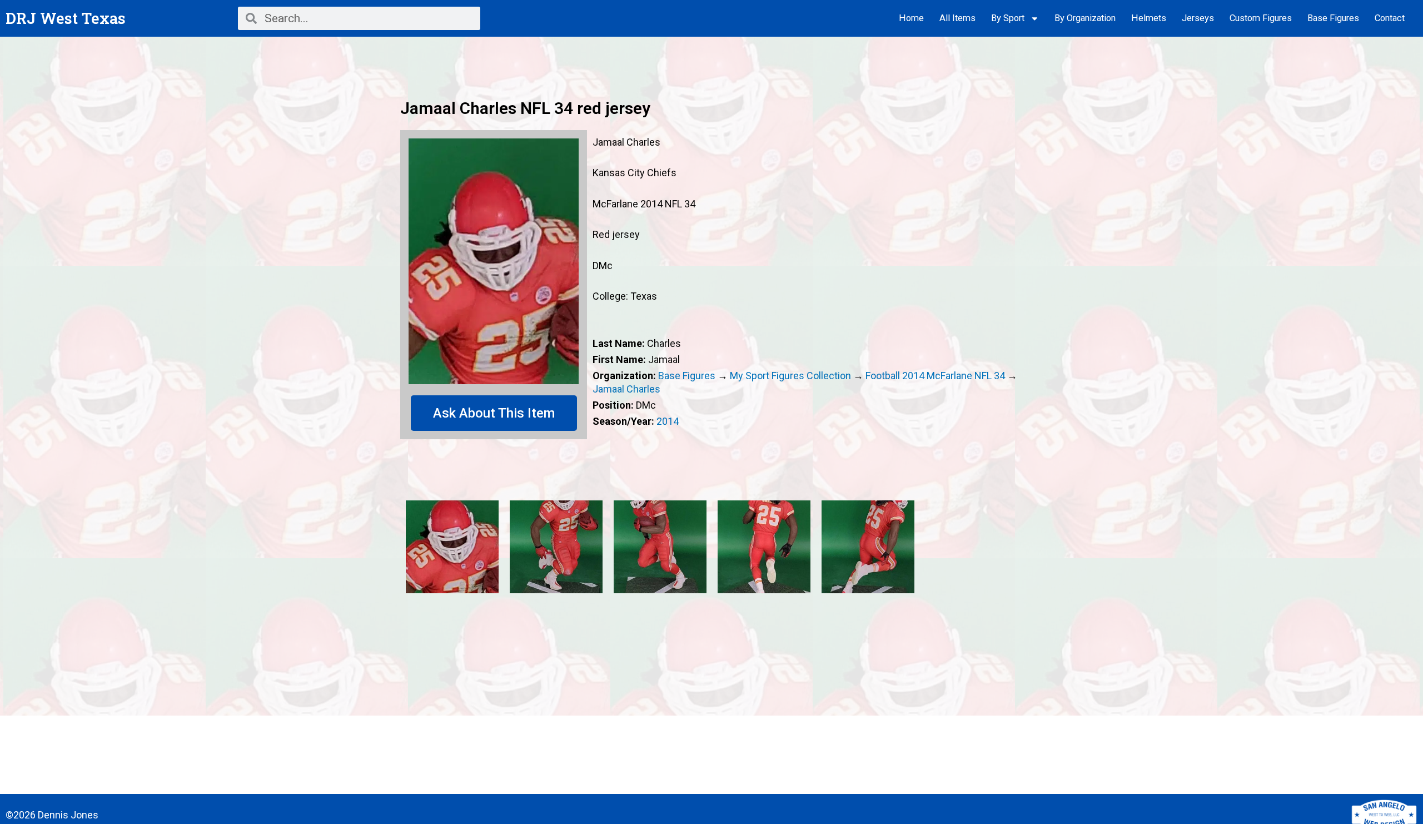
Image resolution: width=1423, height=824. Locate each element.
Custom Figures (1261, 18)
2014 (667, 421)
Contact (1390, 18)
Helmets (1148, 18)
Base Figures (1333, 18)
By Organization (1085, 18)
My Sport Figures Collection (790, 375)
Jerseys (1198, 18)
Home (911, 18)
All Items (957, 18)
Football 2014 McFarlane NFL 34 (935, 375)
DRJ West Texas (66, 18)
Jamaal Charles (626, 389)
